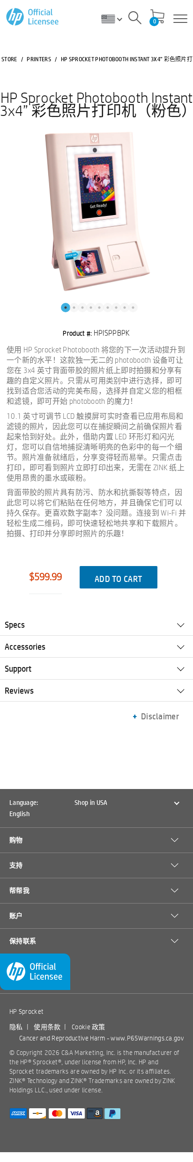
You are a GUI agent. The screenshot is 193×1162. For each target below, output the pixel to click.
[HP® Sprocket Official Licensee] (33, 17)
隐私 (16, 1027)
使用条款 (47, 1027)
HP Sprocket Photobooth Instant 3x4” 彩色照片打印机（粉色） (96, 104)
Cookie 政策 (88, 1027)
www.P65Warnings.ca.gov (147, 1038)
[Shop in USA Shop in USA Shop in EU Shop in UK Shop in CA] (115, 18)
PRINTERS (39, 59)
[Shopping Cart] (157, 17)
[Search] (134, 19)
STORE (9, 59)
